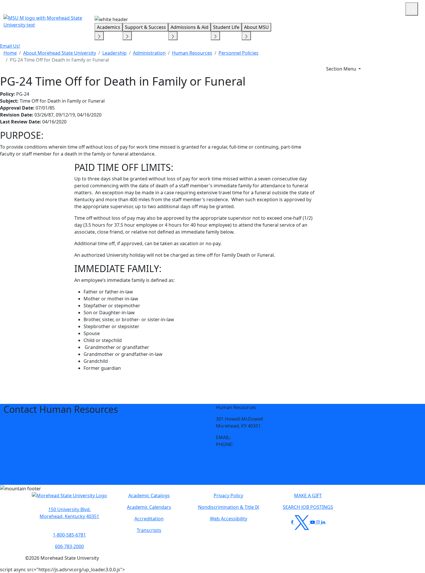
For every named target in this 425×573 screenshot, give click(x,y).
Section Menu (341, 69)
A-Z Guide (362, 8)
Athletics (390, 8)
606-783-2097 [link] (248, 444)
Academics (108, 27)
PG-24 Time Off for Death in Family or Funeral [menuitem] (59, 60)
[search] (411, 9)
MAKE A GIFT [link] (308, 495)
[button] (217, 456)
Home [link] (10, 53)
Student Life (226, 27)
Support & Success (145, 27)
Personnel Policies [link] (238, 53)
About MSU (256, 27)
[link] (217, 456)
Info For (290, 8)
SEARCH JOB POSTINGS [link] (308, 507)
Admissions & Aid (189, 27)
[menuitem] (10, 52)
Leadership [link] (114, 53)
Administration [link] (149, 53)
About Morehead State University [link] (59, 53)
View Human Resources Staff (247, 467)
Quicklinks (326, 8)
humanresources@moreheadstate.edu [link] (274, 437)
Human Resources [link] (192, 53)
